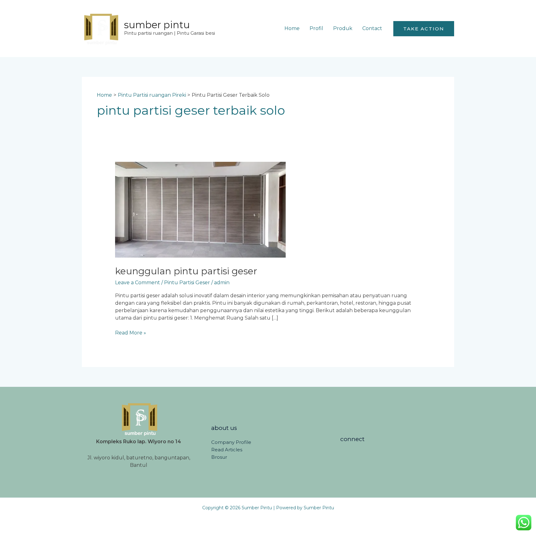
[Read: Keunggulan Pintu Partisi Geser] (200, 209)
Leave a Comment (137, 282)
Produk (342, 28)
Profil (316, 28)
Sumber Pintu (157, 25)
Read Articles (226, 450)
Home (292, 28)
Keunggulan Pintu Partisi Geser (186, 271)
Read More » (130, 332)
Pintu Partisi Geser (187, 282)
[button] (423, 28)
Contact (372, 28)
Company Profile (231, 442)
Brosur (219, 457)
